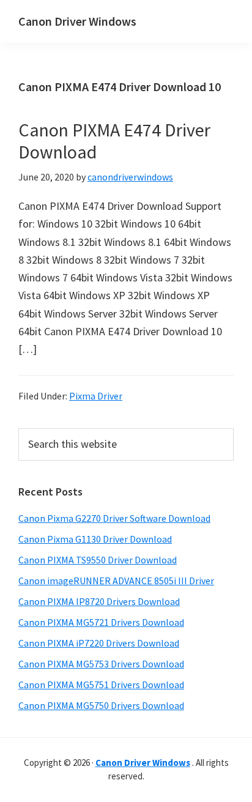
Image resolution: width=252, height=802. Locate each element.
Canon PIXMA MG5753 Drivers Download (101, 664)
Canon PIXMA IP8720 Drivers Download (99, 601)
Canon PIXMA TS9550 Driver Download (97, 560)
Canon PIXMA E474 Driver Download (114, 140)
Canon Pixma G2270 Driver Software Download (114, 518)
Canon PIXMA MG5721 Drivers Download (101, 622)
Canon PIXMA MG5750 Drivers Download (101, 705)
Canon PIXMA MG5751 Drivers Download (101, 684)
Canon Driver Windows (77, 21)
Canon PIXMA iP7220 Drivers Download (98, 643)
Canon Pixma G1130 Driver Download (95, 539)
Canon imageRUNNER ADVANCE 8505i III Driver (116, 580)
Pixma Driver (95, 396)
